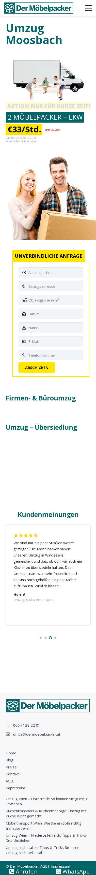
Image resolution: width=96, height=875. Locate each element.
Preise (11, 766)
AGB (9, 781)
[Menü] (88, 8)
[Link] (39, 8)
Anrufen (25, 871)
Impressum (15, 787)
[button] (40, 637)
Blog (9, 759)
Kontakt (12, 773)
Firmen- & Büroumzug (41, 398)
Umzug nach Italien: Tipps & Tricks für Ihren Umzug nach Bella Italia (42, 850)
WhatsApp (75, 871)
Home (11, 752)
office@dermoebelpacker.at (36, 734)
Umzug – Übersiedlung (41, 427)
